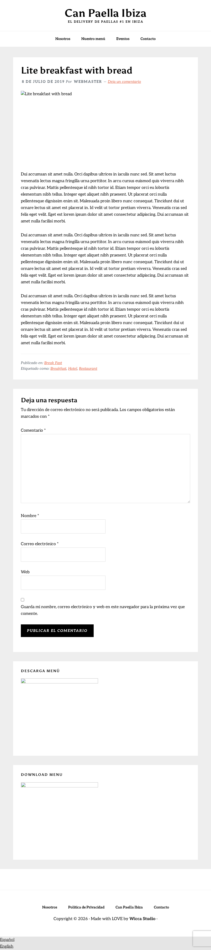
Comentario (33, 430)
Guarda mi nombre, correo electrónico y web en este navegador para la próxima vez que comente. (103, 610)
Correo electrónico (40, 544)
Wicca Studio (142, 918)
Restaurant (88, 368)
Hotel (72, 368)
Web (25, 572)
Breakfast (58, 368)
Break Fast (53, 363)
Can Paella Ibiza (105, 13)
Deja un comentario (124, 81)
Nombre (30, 515)
